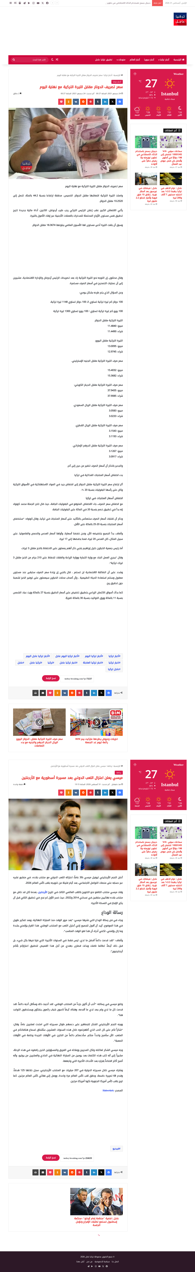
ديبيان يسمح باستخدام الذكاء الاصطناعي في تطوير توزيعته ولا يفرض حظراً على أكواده (146, 157)
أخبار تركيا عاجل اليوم (37, 656)
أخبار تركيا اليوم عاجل (66, 656)
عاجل (20, 662)
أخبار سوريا (149, 60)
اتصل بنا (115, 1261)
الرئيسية (178, 60)
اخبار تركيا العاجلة (92, 662)
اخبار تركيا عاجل (68, 662)
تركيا (50, 662)
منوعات (121, 60)
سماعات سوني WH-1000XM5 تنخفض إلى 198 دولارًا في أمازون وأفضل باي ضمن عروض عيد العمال (171, 157)
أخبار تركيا (164, 60)
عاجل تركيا (113, 669)
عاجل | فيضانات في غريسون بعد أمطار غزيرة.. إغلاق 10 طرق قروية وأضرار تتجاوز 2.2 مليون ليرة (146, 194)
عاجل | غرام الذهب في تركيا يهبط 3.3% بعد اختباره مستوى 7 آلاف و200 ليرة (171, 193)
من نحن (89, 1261)
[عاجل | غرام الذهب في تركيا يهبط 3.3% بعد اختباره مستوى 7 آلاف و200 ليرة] (171, 179)
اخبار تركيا (114, 662)
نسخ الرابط (51, 678)
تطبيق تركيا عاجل (103, 60)
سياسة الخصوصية (102, 1261)
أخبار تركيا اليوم (93, 656)
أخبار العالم (135, 60)
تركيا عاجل (35, 662)
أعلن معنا (80, 1261)
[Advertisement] (67, 31)
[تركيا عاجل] (180, 19)
